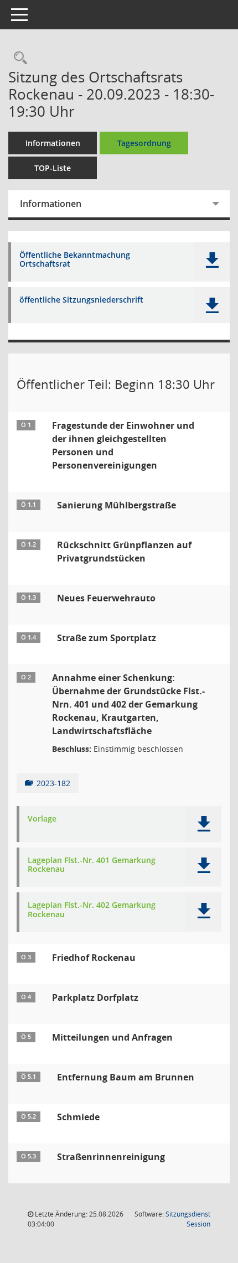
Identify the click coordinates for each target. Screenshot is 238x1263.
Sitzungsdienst (187, 1219)
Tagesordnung (144, 143)
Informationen (52, 143)
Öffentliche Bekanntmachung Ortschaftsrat (74, 260)
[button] (212, 261)
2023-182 (53, 783)
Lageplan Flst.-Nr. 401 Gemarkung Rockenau (92, 865)
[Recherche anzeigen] (17, 58)
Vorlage (42, 819)
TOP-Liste (52, 168)
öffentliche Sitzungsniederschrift (81, 300)
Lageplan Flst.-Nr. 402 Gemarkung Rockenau (92, 910)
